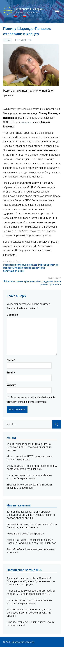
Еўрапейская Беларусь (29, 9)
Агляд (8, 40)
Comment (12, 314)
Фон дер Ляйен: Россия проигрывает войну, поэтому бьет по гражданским (32, 467)
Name (11, 360)
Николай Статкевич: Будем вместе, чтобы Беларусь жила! (30, 624)
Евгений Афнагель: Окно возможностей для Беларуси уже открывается (32, 526)
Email (11, 372)
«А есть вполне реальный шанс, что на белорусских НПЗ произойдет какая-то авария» (29, 447)
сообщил (26, 122)
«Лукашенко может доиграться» (25, 533)
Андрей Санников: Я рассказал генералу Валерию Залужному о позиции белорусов (31, 541)
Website (11, 385)
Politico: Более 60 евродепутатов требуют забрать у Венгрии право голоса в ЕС (31, 592)
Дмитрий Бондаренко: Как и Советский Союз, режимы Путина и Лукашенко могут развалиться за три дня (31, 514)
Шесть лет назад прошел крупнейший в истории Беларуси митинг (29, 477)
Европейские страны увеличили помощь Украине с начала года (30, 486)
